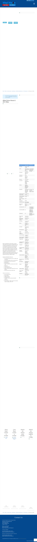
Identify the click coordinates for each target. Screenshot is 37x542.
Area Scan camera (9, 512)
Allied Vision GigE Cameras (19, 512)
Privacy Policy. (33, 540)
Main (3, 512)
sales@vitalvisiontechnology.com (8, 527)
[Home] (9, 3)
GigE (4, 22)
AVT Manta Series (25, 512)
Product (6, 512)
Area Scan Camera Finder (6, 432)
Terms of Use (28, 540)
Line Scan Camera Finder (14, 432)
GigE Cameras (14, 512)
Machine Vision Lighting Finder (31, 433)
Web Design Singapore (23, 538)
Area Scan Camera (16, 22)
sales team (10, 96)
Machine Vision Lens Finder (23, 432)
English (29, 0)
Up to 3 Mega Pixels (10, 22)
